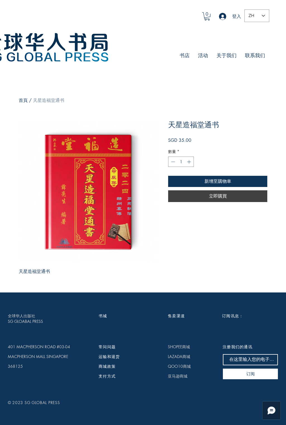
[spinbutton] (181, 162)
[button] (207, 16)
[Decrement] (172, 162)
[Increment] (189, 162)
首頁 (23, 100)
